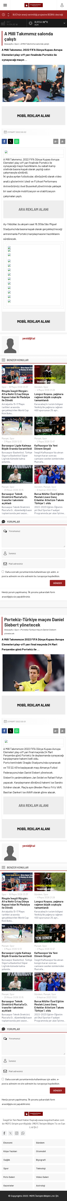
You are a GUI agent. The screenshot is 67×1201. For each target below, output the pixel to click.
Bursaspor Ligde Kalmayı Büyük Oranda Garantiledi (17, 447)
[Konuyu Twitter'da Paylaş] (10, 141)
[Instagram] (16, 1133)
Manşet (5, 438)
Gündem (38, 387)
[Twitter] (10, 1133)
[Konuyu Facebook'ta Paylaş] (4, 141)
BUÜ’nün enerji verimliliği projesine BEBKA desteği (38, 14)
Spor (16, 44)
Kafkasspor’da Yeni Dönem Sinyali (46, 447)
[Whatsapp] (22, 1133)
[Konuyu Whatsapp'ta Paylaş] (16, 141)
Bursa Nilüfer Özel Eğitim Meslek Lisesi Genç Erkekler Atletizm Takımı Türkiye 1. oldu (49, 498)
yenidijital (28, 338)
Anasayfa (8, 44)
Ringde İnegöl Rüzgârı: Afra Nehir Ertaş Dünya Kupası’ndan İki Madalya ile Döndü (16, 395)
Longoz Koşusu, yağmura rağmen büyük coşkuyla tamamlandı (48, 397)
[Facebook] (4, 1133)
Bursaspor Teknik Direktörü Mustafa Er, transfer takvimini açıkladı (14, 498)
